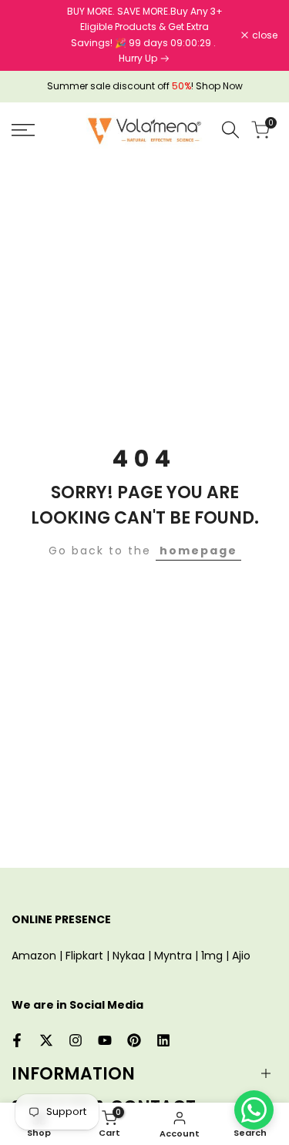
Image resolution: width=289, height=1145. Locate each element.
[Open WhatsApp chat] (254, 1110)
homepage (198, 550)
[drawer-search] (230, 130)
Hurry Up (139, 58)
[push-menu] (23, 130)
